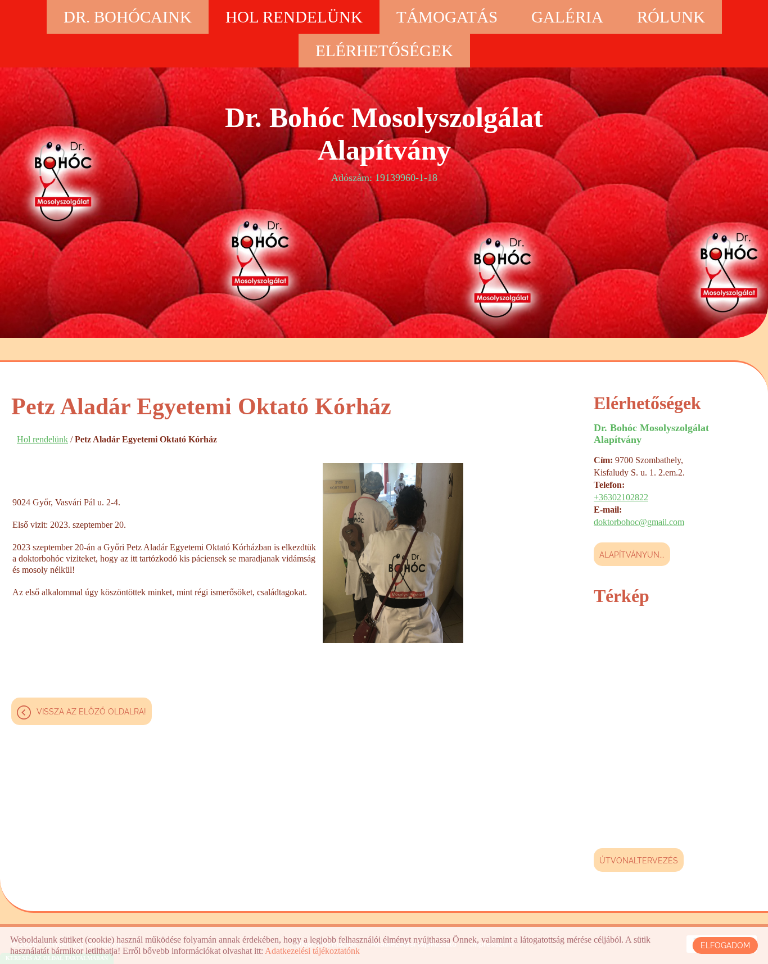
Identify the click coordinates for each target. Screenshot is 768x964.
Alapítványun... (632, 554)
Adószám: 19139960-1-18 (384, 142)
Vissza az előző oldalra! (91, 711)
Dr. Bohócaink (128, 17)
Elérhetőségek (384, 51)
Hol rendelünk (294, 17)
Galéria (567, 17)
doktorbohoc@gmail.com (639, 522)
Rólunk (671, 17)
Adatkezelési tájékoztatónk (312, 951)
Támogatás (447, 17)
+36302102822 (621, 497)
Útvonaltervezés (638, 860)
